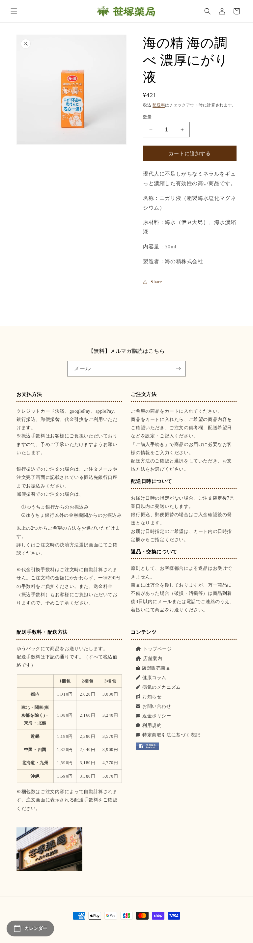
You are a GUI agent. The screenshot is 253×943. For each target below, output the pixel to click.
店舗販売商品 (156, 668)
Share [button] (156, 281)
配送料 (159, 105)
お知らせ (151, 696)
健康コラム (154, 677)
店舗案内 (152, 658)
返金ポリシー (156, 715)
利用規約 (151, 725)
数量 (147, 116)
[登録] (178, 368)
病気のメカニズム (161, 687)
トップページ (157, 649)
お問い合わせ (156, 706)
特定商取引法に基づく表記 (171, 735)
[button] (14, 11)
